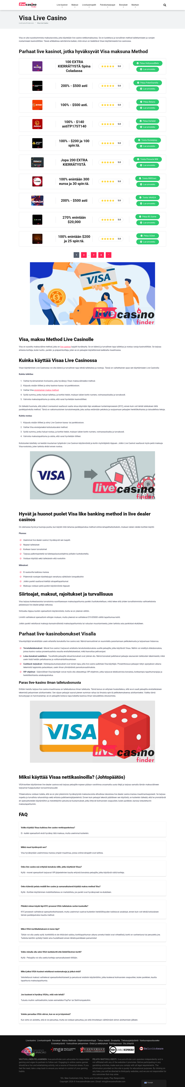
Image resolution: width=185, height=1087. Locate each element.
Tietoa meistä (103, 1040)
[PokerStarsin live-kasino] (37, 90)
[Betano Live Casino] (37, 109)
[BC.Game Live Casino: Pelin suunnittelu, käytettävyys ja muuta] (37, 224)
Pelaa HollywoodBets (149, 63)
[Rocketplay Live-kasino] (37, 147)
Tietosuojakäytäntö (129, 1040)
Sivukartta (115, 1040)
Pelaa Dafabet (149, 121)
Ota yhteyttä (128, 1043)
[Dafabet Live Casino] (37, 128)
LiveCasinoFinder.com (26, 23)
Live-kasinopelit (44, 1040)
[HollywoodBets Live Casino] (37, 70)
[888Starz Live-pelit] (37, 186)
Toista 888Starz (149, 178)
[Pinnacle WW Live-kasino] (37, 166)
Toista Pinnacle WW (149, 159)
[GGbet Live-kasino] (37, 243)
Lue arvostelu (149, 69)
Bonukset (56, 1040)
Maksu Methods (69, 1040)
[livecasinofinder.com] (28, 4)
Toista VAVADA (149, 197)
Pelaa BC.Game (149, 216)
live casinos (65, 347)
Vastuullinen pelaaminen (77, 1043)
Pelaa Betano (149, 102)
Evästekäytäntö (58, 1043)
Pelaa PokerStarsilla (149, 83)
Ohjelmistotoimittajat (86, 1040)
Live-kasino (31, 1040)
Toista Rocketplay (149, 140)
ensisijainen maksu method (46, 390)
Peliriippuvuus (115, 1043)
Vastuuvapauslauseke (149, 1040)
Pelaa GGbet (149, 236)
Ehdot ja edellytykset (99, 1043)
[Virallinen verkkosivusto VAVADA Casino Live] (37, 205)
